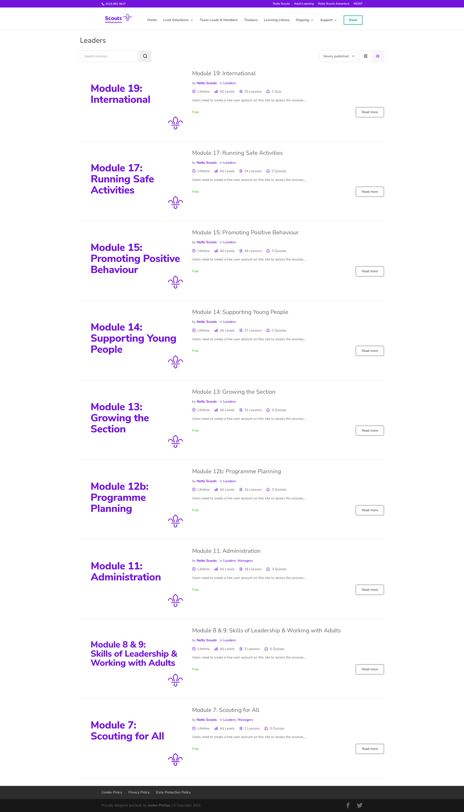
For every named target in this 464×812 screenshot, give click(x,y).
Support (326, 20)
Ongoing (302, 20)
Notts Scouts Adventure (333, 4)
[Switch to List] (378, 56)
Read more (370, 112)
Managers (245, 560)
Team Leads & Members (219, 20)
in (221, 83)
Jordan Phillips (159, 805)
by (194, 83)
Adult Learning (304, 4)
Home (152, 20)
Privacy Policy (139, 792)
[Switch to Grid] (365, 56)
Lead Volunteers (176, 20)
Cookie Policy (112, 792)
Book (353, 20)
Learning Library (277, 20)
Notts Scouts (281, 4)
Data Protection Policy (173, 792)
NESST (358, 4)
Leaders (229, 83)
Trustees (251, 20)
